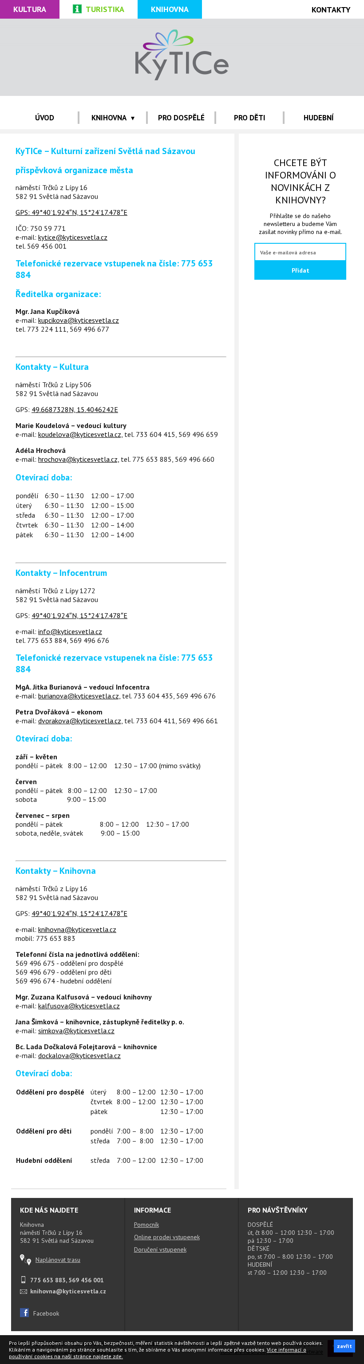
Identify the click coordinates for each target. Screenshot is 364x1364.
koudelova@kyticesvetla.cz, (80, 434)
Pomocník (146, 1225)
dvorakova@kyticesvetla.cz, (80, 720)
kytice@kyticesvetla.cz (72, 237)
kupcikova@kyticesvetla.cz (78, 320)
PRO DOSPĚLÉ (181, 118)
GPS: (24, 212)
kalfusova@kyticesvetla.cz (79, 1005)
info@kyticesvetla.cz (70, 631)
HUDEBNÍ (319, 118)
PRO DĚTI (249, 118)
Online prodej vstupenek (167, 1237)
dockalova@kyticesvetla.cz (79, 1055)
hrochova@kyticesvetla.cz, (78, 459)
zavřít (344, 1346)
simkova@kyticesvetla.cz (76, 1030)
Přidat (300, 270)
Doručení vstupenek (160, 1249)
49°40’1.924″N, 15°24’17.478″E (79, 212)
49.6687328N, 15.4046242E (75, 409)
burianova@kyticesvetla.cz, (79, 695)
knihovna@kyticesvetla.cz (77, 929)
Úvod (44, 118)
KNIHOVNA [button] (109, 118)
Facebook (46, 1313)
